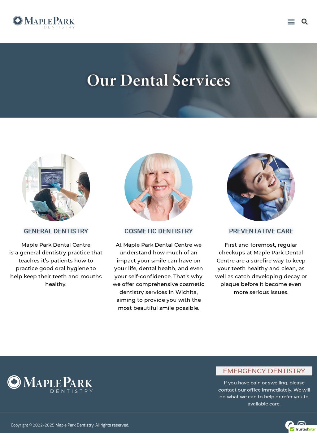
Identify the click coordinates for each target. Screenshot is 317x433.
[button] (291, 22)
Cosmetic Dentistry (158, 231)
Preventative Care (261, 231)
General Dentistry (56, 231)
